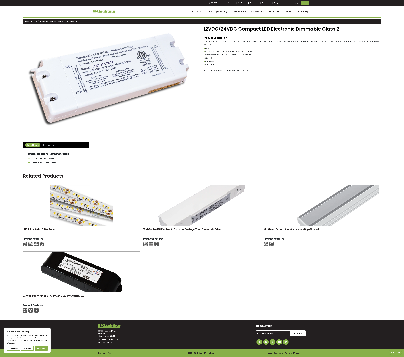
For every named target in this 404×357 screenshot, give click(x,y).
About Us (231, 3)
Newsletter (266, 3)
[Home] (104, 11)
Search (305, 3)
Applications (257, 11)
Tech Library (240, 11)
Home (222, 3)
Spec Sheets (33, 145)
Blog (276, 3)
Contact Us (242, 3)
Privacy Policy (299, 353)
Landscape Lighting (217, 11)
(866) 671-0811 (211, 3)
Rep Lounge (254, 3)
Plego (110, 353)
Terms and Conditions (274, 353)
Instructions (48, 145)
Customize (14, 348)
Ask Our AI (395, 352)
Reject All (27, 348)
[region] (27, 340)
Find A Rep (303, 11)
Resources (274, 11)
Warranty (289, 353)
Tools (288, 11)
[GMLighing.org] (81, 206)
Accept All (41, 348)
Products (196, 11)
